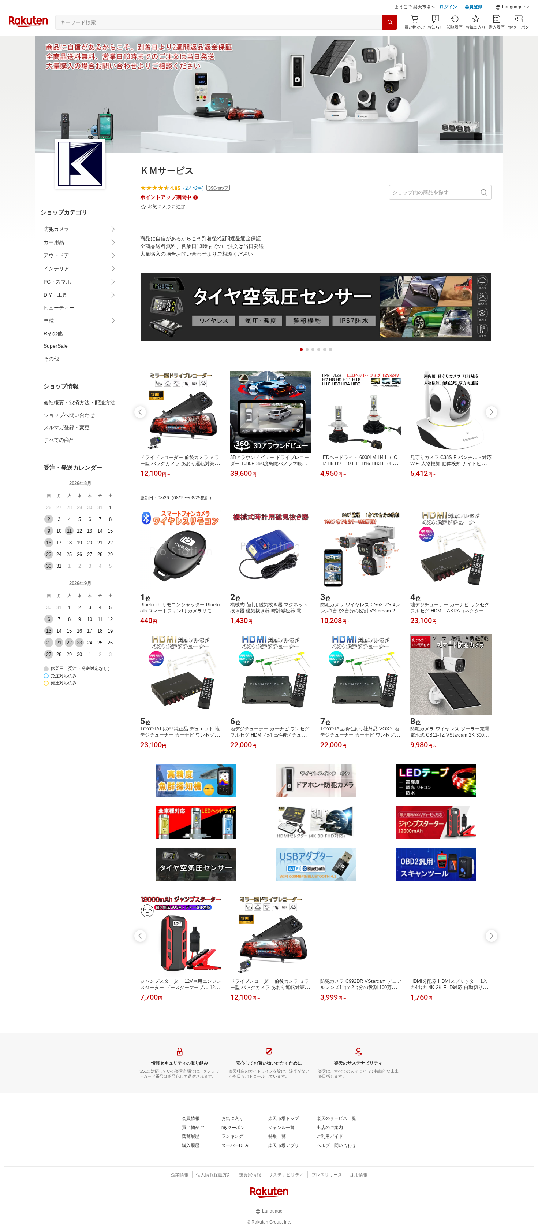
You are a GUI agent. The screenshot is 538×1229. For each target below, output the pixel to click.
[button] (512, 7)
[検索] (389, 22)
